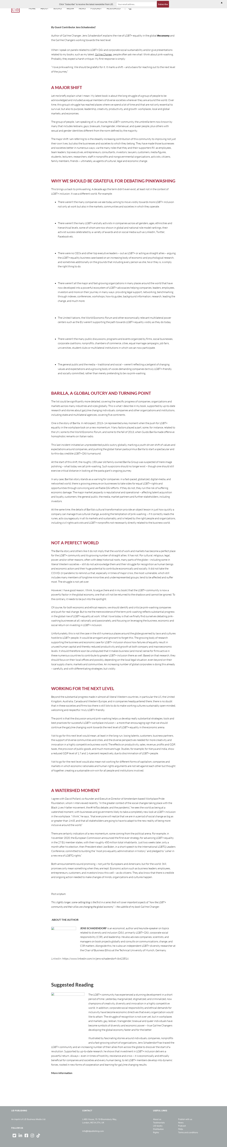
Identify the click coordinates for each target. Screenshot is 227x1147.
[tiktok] (38, 1135)
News (180, 1122)
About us (157, 1119)
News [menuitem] (82, 8)
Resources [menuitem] (113, 8)
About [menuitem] (45, 8)
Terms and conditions (188, 1132)
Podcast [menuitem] (96, 8)
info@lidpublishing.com (93, 1131)
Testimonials (159, 1122)
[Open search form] (130, 8)
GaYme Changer (103, 54)
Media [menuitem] (70, 8)
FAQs (180, 1129)
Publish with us (185, 1119)
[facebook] (26, 1135)
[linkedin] (20, 1135)
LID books (157, 1125)
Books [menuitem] (58, 8)
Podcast (182, 1125)
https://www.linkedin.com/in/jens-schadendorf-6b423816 (95, 958)
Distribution (158, 1129)
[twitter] (14, 1135)
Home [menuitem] (32, 8)
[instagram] (32, 1135)
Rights (156, 1132)
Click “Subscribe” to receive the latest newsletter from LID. (86, 4)
